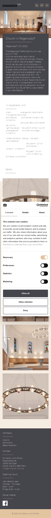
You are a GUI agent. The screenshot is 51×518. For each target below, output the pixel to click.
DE (41, 5)
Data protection (10, 445)
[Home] (13, 5)
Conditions (8, 442)
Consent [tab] (9, 212)
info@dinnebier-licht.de (13, 468)
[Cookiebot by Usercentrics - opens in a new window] (36, 205)
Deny (25, 310)
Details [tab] (25, 212)
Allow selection (26, 302)
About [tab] (42, 212)
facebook (5, 503)
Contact (10, 12)
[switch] (44, 265)
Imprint (6, 440)
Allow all (25, 293)
